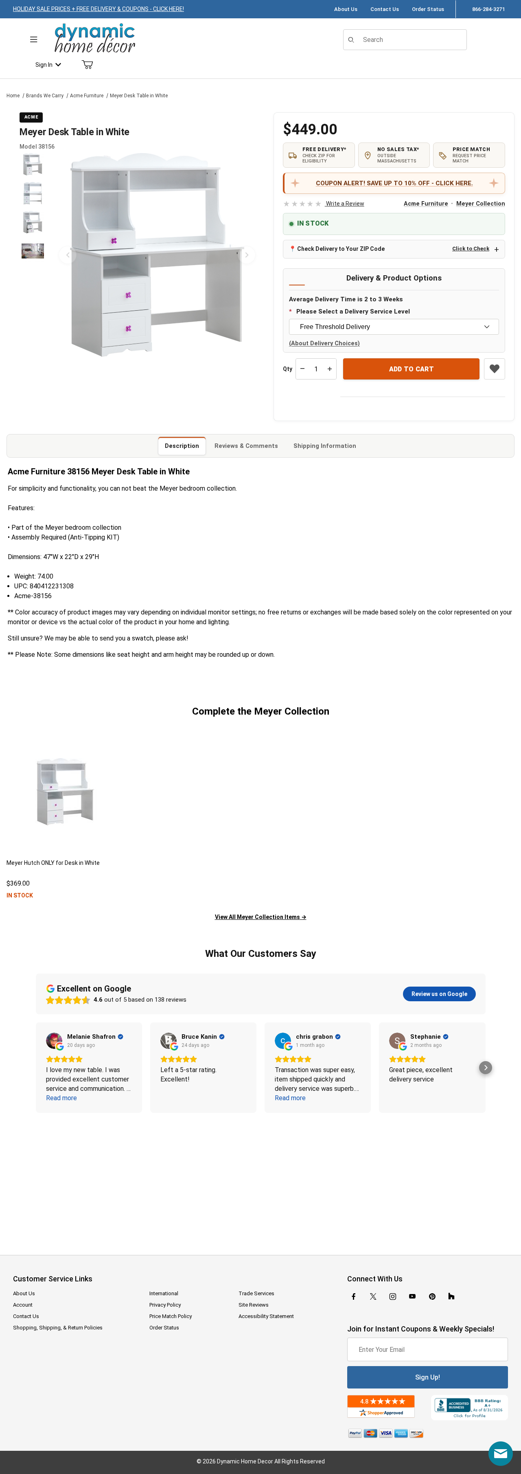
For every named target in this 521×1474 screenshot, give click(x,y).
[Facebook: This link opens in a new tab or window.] (353, 1296)
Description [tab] (182, 446)
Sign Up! (427, 1377)
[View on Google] (54, 1041)
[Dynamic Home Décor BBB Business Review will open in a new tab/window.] (469, 1407)
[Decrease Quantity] (302, 369)
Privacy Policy (165, 1305)
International (163, 1293)
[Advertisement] (260, 1178)
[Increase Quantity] (329, 369)
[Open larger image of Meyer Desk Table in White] (157, 255)
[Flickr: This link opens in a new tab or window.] (451, 1296)
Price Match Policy (170, 1316)
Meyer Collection (480, 203)
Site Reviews (254, 1305)
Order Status (428, 9)
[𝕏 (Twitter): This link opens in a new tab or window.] (373, 1296)
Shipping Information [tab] (324, 446)
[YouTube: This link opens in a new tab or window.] (412, 1296)
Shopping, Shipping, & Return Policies (58, 1328)
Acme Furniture (86, 96)
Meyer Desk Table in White (139, 96)
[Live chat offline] (500, 1453)
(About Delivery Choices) (324, 343)
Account (23, 1305)
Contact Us (384, 9)
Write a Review (323, 203)
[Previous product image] (68, 255)
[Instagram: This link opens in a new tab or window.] (393, 1296)
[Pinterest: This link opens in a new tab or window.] (432, 1296)
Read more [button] (61, 1098)
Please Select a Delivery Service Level (353, 311)
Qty (287, 369)
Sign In (44, 64)
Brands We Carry (44, 96)
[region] (33, 255)
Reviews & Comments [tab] (246, 446)
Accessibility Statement (266, 1316)
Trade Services (256, 1293)
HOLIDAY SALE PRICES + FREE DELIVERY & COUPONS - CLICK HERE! (98, 9)
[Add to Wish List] (494, 368)
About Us (345, 9)
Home (13, 96)
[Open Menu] (33, 40)
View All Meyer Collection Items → (260, 917)
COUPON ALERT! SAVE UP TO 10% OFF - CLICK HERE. (394, 183)
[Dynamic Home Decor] (95, 38)
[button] (33, 164)
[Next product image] (247, 255)
